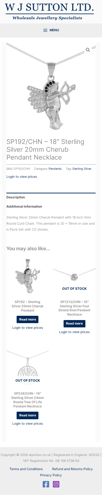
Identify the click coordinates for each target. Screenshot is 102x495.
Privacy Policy (51, 475)
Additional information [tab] (24, 206)
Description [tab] (15, 197)
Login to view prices (21, 176)
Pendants (55, 168)
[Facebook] (46, 484)
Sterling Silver (82, 168)
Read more (27, 319)
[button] (88, 50)
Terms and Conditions (26, 469)
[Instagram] (56, 484)
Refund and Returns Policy (72, 469)
